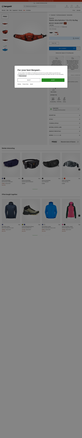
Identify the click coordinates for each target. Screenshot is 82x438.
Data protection (22, 75)
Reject (29, 80)
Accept (53, 80)
